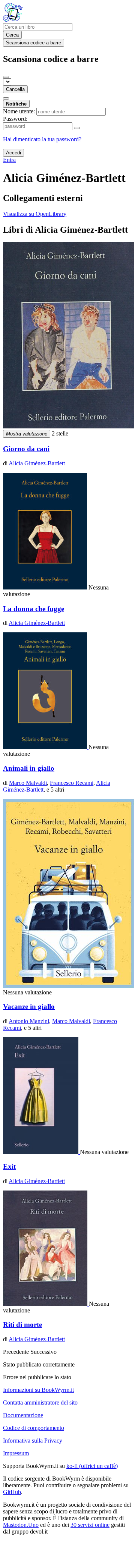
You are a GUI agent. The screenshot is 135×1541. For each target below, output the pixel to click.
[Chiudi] (6, 77)
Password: (15, 119)
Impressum (16, 1453)
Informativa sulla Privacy (32, 1440)
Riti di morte (22, 1324)
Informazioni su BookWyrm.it (38, 1390)
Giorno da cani (26, 449)
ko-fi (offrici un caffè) (92, 1466)
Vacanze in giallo (29, 1006)
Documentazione (23, 1415)
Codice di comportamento (33, 1428)
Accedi (13, 152)
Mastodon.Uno (21, 1525)
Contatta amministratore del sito (40, 1402)
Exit (9, 1166)
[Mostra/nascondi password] (77, 128)
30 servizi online (90, 1525)
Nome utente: (19, 111)
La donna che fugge (33, 609)
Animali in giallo (28, 768)
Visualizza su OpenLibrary (34, 214)
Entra (9, 160)
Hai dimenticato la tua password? (42, 139)
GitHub (12, 1492)
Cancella (15, 89)
